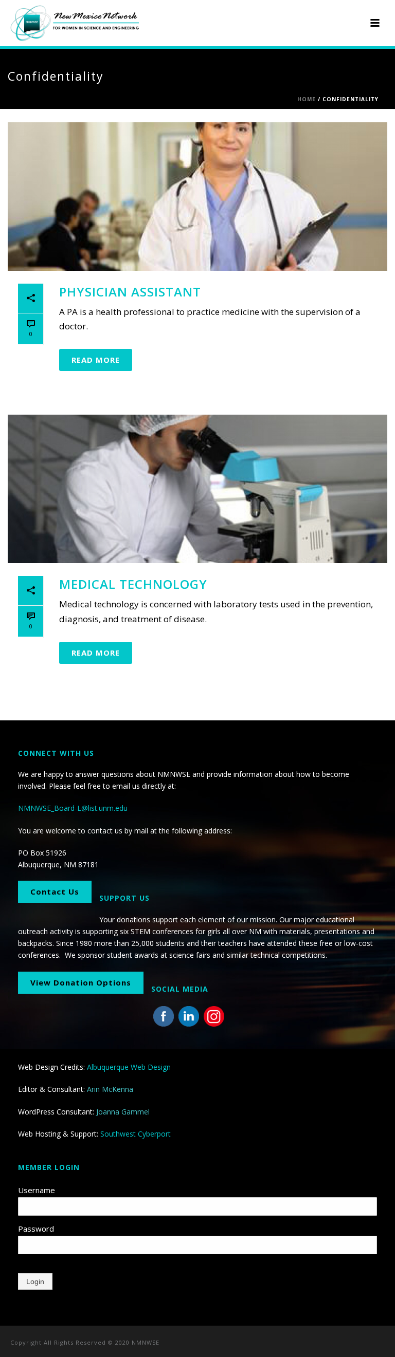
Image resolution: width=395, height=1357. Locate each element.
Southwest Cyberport (135, 1134)
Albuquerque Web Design (129, 1067)
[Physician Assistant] (197, 196)
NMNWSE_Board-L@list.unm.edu (73, 808)
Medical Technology (133, 583)
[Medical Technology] (197, 489)
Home (306, 99)
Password (36, 1228)
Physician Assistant (130, 291)
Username (36, 1190)
